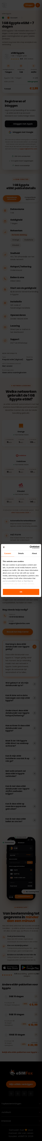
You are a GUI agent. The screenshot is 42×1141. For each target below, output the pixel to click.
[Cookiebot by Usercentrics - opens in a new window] (29, 547)
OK (21, 592)
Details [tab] (21, 553)
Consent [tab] (7, 553)
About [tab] (34, 553)
